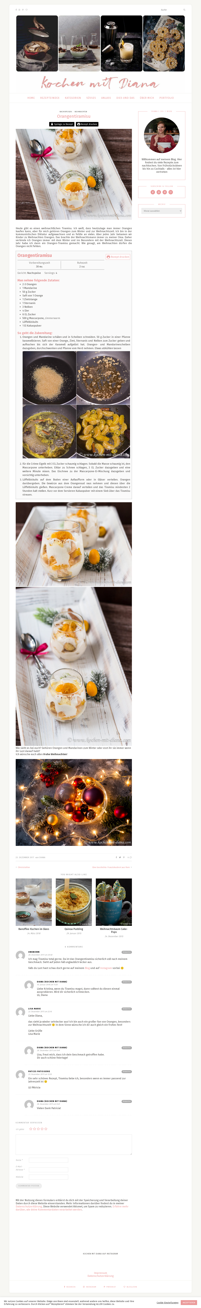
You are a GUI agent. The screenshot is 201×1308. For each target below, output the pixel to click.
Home (31, 97)
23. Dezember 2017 (25, 857)
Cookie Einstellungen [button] (167, 1302)
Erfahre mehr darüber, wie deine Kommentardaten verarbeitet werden (72, 1208)
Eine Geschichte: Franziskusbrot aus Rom (111, 867)
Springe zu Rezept (63, 124)
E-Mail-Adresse (20, 1168)
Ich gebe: (20, 1129)
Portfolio (166, 97)
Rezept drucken (88, 124)
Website (19, 1177)
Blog (87, 968)
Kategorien (73, 97)
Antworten (127, 952)
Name (19, 1160)
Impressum (100, 1272)
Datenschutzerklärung (29, 1206)
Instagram (106, 968)
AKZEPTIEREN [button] (189, 1302)
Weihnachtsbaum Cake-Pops (114, 931)
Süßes (91, 97)
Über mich (147, 97)
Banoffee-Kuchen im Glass (33, 929)
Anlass (106, 97)
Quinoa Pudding (74, 929)
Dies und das (125, 97)
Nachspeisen (66, 112)
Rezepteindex (50, 97)
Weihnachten (81, 112)
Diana (42, 857)
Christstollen (23, 867)
